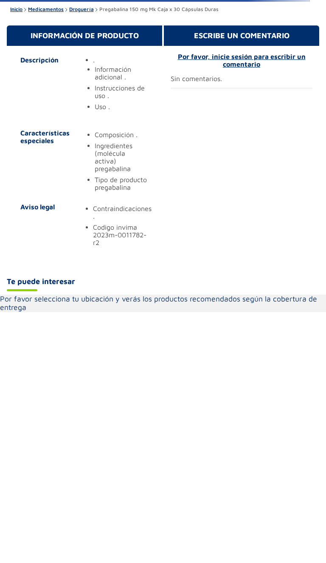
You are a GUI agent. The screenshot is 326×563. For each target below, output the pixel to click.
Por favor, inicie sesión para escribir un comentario (242, 60)
